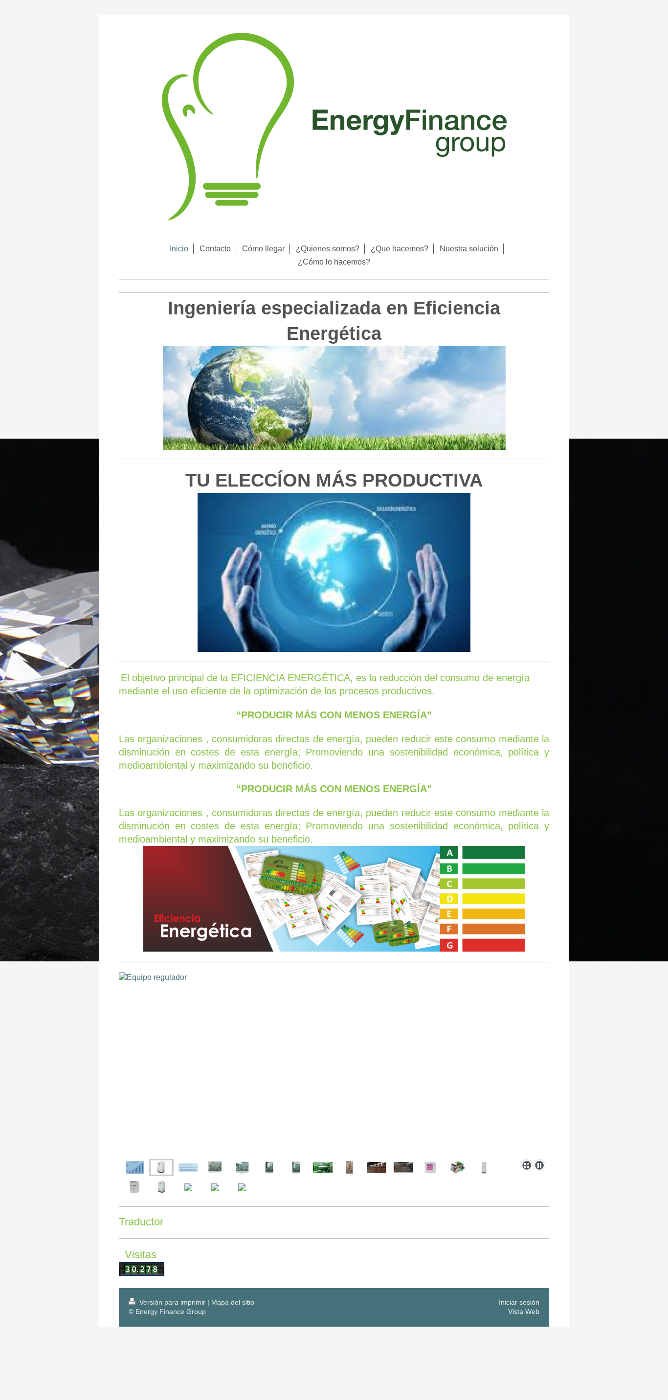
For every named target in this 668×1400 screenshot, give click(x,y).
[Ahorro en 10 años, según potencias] (135, 1167)
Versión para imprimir (172, 1302)
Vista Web (523, 1311)
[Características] (334, 1081)
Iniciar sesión (519, 1302)
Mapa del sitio (232, 1302)
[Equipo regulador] (161, 1167)
